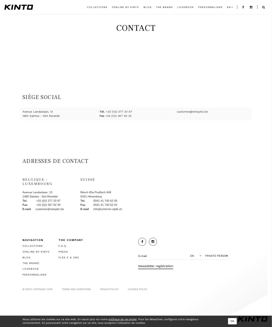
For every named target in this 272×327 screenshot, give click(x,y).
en (229, 7)
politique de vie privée (123, 319)
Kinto (18, 7)
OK (232, 321)
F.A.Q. (63, 246)
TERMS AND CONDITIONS (76, 289)
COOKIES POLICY (137, 289)
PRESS (63, 251)
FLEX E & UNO (69, 257)
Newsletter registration (155, 266)
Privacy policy (109, 289)
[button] (196, 256)
